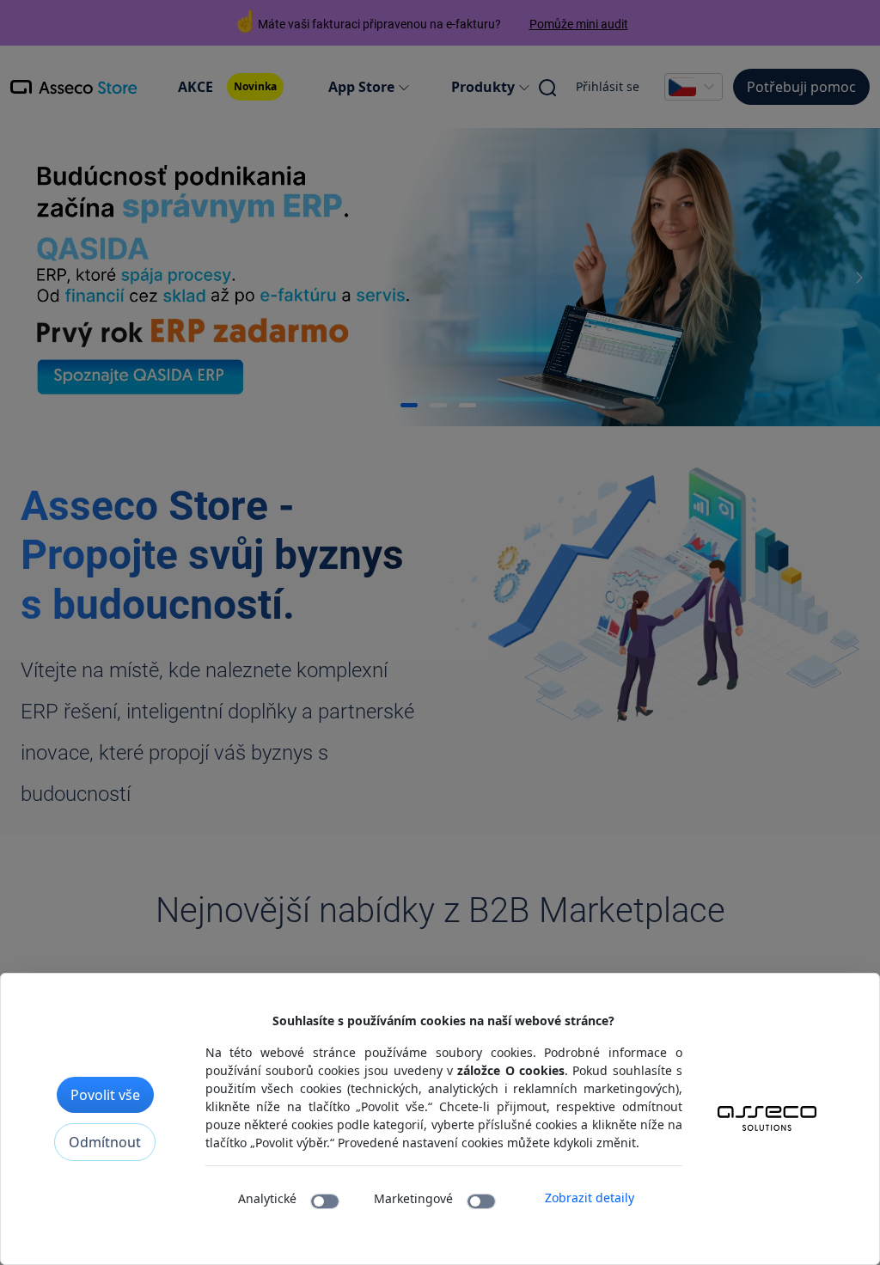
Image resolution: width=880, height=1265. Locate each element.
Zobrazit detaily (589, 1197)
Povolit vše (105, 1094)
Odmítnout (105, 1142)
